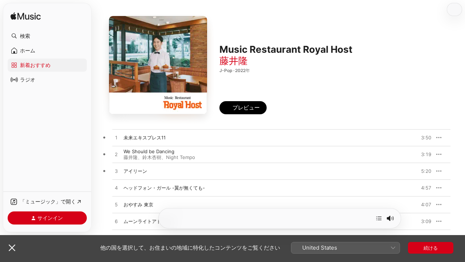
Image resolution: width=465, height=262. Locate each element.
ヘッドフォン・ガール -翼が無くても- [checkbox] (164, 188)
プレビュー (422, 137)
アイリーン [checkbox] (135, 171)
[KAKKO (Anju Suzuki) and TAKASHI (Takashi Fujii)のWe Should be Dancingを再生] (116, 154)
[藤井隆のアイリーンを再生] (116, 171)
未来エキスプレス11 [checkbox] (145, 137)
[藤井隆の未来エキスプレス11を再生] (116, 138)
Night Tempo (180, 157)
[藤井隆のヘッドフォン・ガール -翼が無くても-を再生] (116, 188)
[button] (47, 36)
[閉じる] (12, 248)
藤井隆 (233, 60)
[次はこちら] (379, 218)
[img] (26, 16)
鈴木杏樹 (151, 157)
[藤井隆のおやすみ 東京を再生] (116, 205)
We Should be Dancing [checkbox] (149, 151)
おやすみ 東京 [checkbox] (138, 204)
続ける (431, 248)
